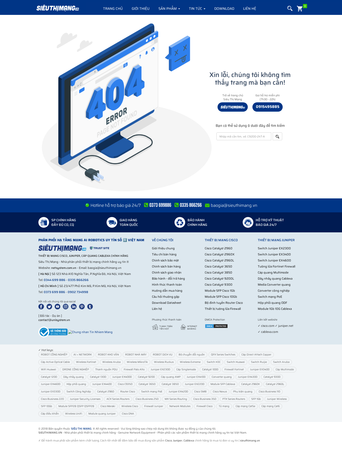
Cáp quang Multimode (273, 272)
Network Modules (179, 406)
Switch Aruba (281, 362)
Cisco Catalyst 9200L (219, 278)
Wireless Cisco (129, 406)
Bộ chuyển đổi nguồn (192, 355)
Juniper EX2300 (160, 369)
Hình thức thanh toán (167, 284)
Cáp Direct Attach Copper (256, 355)
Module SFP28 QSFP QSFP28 (76, 406)
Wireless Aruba (111, 362)
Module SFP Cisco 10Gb (221, 296)
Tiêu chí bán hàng (164, 254)
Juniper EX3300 (50, 392)
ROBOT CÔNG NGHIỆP (54, 355)
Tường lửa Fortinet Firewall (276, 266)
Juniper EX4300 (247, 377)
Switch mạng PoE (270, 296)
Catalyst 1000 (210, 369)
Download (224, 8)
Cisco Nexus (220, 392)
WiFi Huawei (48, 369)
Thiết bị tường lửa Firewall (223, 308)
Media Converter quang (274, 284)
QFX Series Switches (223, 355)
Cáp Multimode (285, 369)
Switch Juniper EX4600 (274, 260)
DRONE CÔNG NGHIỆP (75, 369)
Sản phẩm (168, 8)
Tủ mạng (224, 406)
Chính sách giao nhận (166, 272)
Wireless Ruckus (164, 362)
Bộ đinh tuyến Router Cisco (224, 302)
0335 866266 (78, 279)
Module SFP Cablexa (223, 384)
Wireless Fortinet (86, 362)
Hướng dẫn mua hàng (167, 290)
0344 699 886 (54, 279)
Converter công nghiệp (274, 290)
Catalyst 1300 (98, 377)
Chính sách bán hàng (166, 266)
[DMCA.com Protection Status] (216, 325)
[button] (290, 8)
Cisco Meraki (108, 406)
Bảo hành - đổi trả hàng (168, 278)
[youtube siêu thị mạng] (58, 306)
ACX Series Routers (118, 399)
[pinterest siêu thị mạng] (83, 306)
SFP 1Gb (256, 399)
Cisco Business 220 (52, 399)
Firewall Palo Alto (134, 369)
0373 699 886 (54, 292)
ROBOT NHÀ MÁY (136, 355)
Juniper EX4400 (102, 384)
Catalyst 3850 (170, 384)
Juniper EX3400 (259, 369)
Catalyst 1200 (49, 377)
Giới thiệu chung (163, 248)
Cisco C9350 (125, 384)
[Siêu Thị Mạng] (57, 8)
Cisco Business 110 (269, 392)
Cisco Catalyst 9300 (218, 284)
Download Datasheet (166, 302)
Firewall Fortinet (234, 369)
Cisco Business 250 (147, 399)
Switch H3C (214, 362)
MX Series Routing (176, 399)
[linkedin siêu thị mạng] (74, 306)
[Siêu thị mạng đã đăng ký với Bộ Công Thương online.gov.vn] (52, 331)
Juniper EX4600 (50, 384)
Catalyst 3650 (147, 384)
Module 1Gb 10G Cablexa (275, 308)
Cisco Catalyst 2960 (218, 248)
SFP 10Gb (46, 406)
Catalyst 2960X (250, 384)
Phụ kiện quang (242, 392)
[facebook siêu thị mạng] (42, 306)
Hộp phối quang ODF (272, 302)
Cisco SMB (200, 392)
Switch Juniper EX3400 (274, 254)
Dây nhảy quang (73, 377)
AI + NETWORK (83, 355)
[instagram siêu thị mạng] (66, 306)
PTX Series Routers (233, 399)
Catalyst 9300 (272, 377)
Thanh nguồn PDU (106, 369)
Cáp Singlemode (186, 369)
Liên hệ (249, 8)
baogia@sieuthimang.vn (234, 205)
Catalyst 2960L (275, 384)
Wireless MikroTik (137, 362)
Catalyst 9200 (146, 377)
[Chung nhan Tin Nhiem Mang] (90, 331)
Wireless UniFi (73, 414)
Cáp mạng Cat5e (245, 406)
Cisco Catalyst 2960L (219, 260)
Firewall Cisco (204, 406)
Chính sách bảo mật (165, 260)
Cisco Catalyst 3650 (218, 266)
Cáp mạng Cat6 (271, 406)
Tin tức (196, 8)
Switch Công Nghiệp (79, 392)
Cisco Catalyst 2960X (220, 254)
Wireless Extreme (190, 362)
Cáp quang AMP (171, 377)
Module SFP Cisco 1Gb (220, 290)
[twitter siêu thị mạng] (50, 306)
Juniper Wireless (277, 399)
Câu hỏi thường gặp (165, 296)
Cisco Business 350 (204, 399)
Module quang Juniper (102, 414)
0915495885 (267, 107)
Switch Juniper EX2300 (274, 248)
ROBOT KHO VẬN (108, 355)
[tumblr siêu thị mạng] (91, 306)
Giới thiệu (141, 8)
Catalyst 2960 (105, 392)
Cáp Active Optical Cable (55, 362)
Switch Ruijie (259, 362)
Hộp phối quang (76, 384)
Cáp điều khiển (50, 414)
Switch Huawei (236, 362)
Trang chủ (113, 8)
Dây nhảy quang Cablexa (275, 278)
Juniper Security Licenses (85, 399)
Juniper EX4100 (196, 377)
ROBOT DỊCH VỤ (162, 355)
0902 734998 (78, 292)
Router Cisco (127, 392)
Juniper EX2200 (194, 384)
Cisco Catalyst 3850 (218, 272)
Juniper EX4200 (178, 392)
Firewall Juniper (153, 406)
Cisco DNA (128, 414)
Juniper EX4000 (122, 377)
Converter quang (222, 377)
